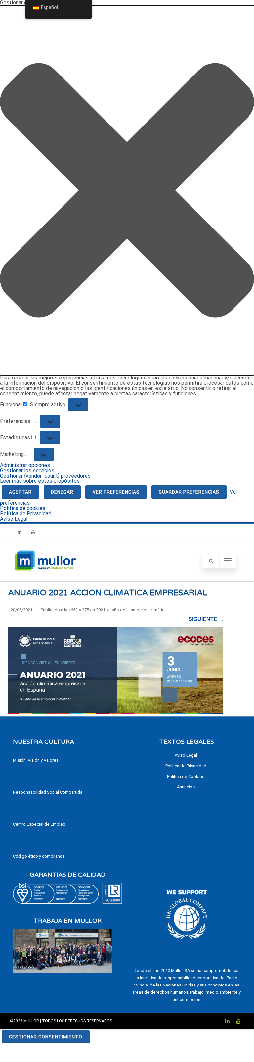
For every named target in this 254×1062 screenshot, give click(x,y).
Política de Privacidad (25, 513)
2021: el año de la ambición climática (131, 609)
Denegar (62, 492)
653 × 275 (80, 609)
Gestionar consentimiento (45, 1036)
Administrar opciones (25, 465)
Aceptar (20, 492)
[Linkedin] (19, 532)
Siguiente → (206, 619)
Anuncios (186, 786)
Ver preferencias (116, 492)
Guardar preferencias (189, 492)
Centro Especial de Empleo (39, 824)
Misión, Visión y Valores (36, 760)
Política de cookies (22, 508)
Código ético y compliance (39, 856)
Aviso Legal (13, 519)
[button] (127, 190)
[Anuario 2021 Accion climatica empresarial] (116, 670)
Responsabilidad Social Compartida (47, 792)
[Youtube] (33, 532)
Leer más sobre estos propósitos (40, 481)
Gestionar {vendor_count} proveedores (45, 476)
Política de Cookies (185, 776)
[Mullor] (45, 578)
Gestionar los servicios (27, 470)
